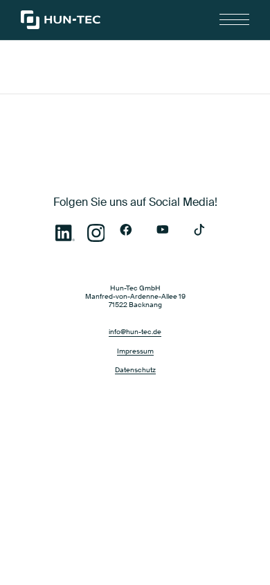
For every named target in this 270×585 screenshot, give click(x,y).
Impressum (135, 351)
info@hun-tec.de (135, 332)
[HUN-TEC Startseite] (60, 19)
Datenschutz (135, 370)
